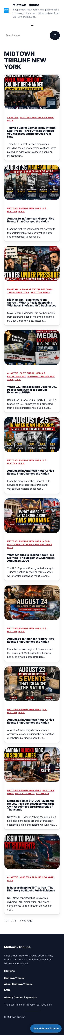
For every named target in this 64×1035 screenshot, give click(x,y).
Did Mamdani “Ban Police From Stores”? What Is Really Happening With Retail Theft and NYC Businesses (31, 302)
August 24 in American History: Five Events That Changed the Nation (30, 640)
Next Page (26, 920)
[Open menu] (32, 25)
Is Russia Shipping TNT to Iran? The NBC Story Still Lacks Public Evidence (31, 889)
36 (14, 920)
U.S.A (10, 121)
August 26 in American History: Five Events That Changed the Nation (30, 220)
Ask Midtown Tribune (46, 1028)
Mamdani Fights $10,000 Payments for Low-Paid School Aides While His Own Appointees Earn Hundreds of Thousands (30, 805)
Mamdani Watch (30, 289)
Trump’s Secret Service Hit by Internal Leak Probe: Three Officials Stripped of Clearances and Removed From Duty (31, 132)
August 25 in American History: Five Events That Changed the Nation (30, 472)
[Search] (55, 35)
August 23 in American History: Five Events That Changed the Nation (30, 721)
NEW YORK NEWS (40, 292)
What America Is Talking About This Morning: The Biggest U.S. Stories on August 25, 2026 (31, 557)
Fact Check (27, 373)
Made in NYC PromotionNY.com (21, 1025)
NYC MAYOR (42, 793)
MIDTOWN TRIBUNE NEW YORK (37, 117)
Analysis (12, 117)
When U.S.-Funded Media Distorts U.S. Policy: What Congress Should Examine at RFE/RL (32, 389)
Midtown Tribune (26, 5)
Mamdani (12, 289)
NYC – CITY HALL (24, 793)
